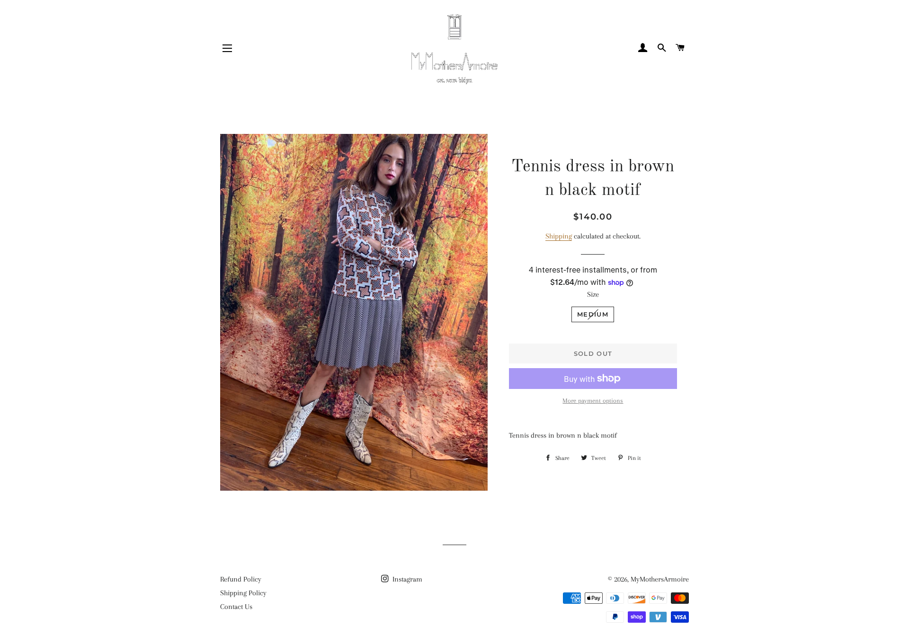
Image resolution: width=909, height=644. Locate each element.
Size (593, 294)
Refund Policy (240, 579)
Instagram (406, 579)
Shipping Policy (243, 593)
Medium (592, 314)
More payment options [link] (592, 400)
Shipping (558, 236)
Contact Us (236, 606)
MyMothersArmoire (660, 579)
